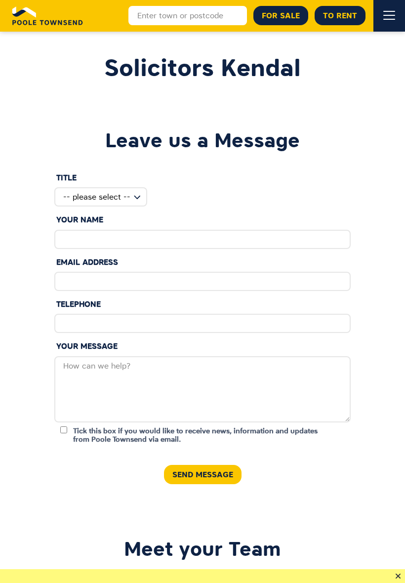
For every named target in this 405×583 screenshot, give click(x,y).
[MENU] (389, 16)
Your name (79, 219)
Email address (87, 262)
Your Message (87, 346)
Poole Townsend (47, 16)
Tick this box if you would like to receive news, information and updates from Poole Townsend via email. (195, 434)
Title (66, 177)
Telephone (78, 304)
